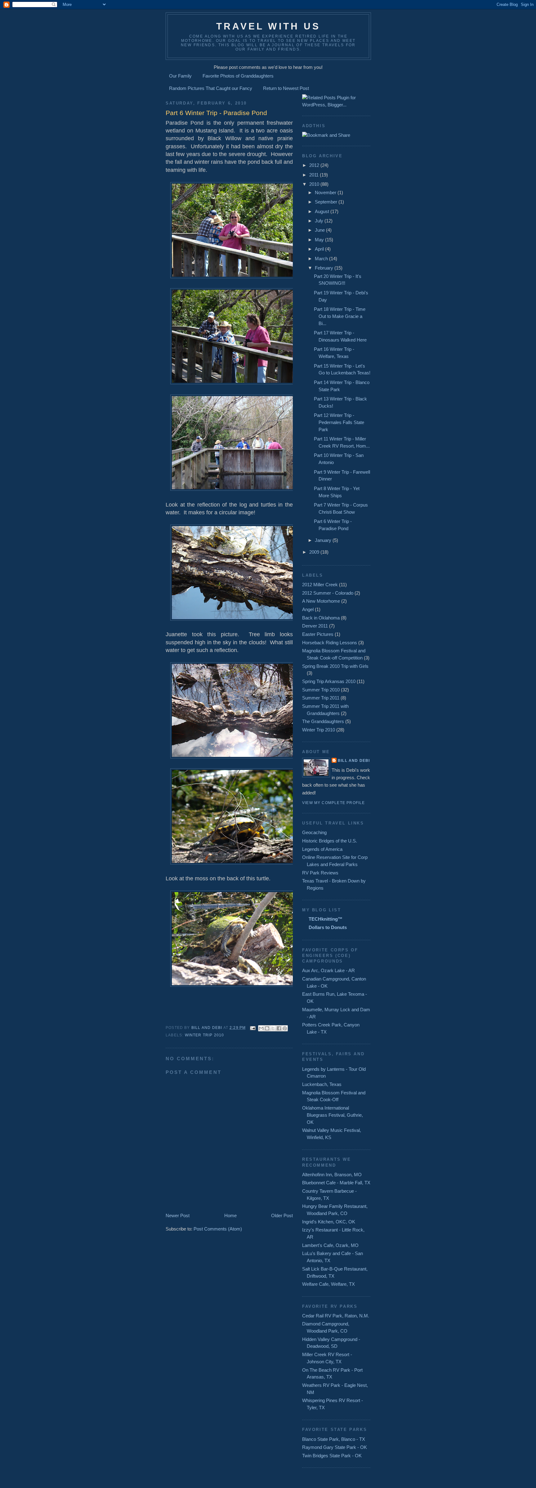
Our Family (180, 75)
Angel (308, 609)
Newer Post (178, 1215)
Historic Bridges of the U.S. (329, 840)
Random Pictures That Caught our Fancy (210, 88)
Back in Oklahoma (321, 617)
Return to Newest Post (286, 88)
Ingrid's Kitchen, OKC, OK (328, 1221)
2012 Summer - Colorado (327, 593)
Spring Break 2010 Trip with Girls (335, 666)
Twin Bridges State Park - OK (332, 1455)
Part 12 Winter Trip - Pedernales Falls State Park (339, 422)
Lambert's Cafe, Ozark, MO (330, 1245)
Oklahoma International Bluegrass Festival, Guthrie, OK (332, 1115)
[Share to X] (273, 1028)
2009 (314, 552)
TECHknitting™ (325, 919)
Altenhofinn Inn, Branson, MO (332, 1174)
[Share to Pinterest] (285, 1028)
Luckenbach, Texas (322, 1084)
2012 (314, 165)
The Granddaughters (323, 721)
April (320, 249)
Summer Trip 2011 (320, 697)
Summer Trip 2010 (321, 689)
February (324, 267)
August (322, 211)
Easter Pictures (317, 634)
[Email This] (261, 1028)
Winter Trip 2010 (204, 1035)
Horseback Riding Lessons (329, 642)
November (326, 192)
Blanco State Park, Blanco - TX (333, 1439)
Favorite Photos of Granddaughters (238, 75)
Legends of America (322, 849)
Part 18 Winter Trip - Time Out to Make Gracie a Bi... (339, 316)
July (319, 220)
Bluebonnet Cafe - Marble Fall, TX (336, 1182)
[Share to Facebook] (279, 1028)
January (324, 540)
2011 (314, 174)
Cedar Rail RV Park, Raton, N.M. (335, 1315)
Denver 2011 (315, 625)
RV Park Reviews (320, 872)
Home (230, 1215)
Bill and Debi (354, 760)
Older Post (282, 1215)
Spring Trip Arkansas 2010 (328, 681)
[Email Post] (252, 1028)
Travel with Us (268, 26)
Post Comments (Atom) (218, 1228)
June (320, 230)
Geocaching (314, 832)
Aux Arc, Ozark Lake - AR (328, 970)
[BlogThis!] (267, 1028)
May (320, 239)
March (322, 258)
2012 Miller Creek (320, 584)
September (326, 201)
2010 (314, 184)
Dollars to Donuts (328, 927)
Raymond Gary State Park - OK (334, 1447)
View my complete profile (333, 803)
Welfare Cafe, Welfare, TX (328, 1284)
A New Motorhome (321, 601)
